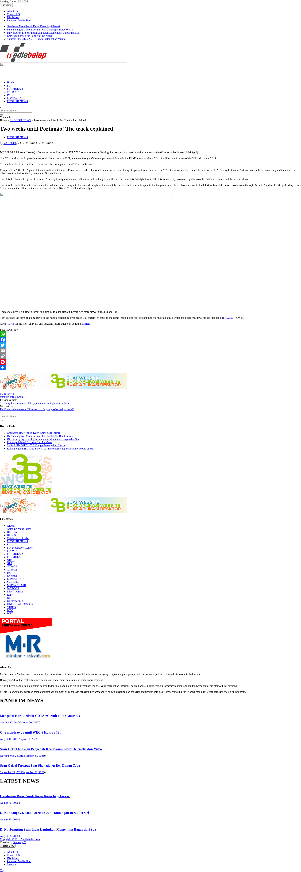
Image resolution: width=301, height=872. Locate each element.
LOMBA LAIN (16, 98)
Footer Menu (7, 845)
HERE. (86, 323)
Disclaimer (13, 17)
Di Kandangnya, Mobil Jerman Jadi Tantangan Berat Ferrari (40, 29)
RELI (10, 597)
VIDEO (11, 607)
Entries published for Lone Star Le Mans (29, 35)
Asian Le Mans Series (19, 528)
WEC (10, 610)
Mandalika (13, 582)
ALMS (11, 525)
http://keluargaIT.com (12, 396)
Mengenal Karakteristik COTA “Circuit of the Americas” (41, 716)
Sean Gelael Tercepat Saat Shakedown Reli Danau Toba (40, 765)
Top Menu (6, 5)
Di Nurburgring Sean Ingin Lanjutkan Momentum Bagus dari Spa (43, 32)
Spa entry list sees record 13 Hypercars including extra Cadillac (35, 403)
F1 (8, 85)
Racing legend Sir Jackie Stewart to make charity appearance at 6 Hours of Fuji (50, 448)
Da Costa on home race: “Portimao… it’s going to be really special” (37, 409)
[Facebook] (150, 339)
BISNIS (11, 535)
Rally (10, 594)
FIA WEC (12, 550)
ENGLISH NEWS (17, 101)
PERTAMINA (15, 591)
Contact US (13, 14)
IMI (9, 95)
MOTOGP (13, 91)
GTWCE (12, 569)
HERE (10, 323)
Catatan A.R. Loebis (18, 538)
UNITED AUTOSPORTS (21, 604)
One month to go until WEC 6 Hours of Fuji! (32, 732)
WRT (10, 613)
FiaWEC (228, 317)
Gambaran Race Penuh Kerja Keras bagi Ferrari (33, 26)
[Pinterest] (150, 362)
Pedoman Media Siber (19, 20)
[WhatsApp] (150, 334)
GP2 (9, 563)
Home (10, 82)
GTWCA (12, 566)
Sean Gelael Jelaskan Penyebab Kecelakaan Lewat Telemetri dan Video (51, 749)
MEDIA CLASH (16, 585)
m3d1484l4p (10, 143)
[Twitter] (150, 345)
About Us (12, 11)
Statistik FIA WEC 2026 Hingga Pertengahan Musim (36, 38)
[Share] (150, 367)
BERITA (12, 531)
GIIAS (10, 560)
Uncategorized (15, 600)
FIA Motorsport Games (20, 547)
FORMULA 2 (15, 88)
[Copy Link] (150, 356)
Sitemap (11, 864)
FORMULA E (15, 557)
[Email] (150, 351)
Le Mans (12, 575)
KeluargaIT (19, 842)
